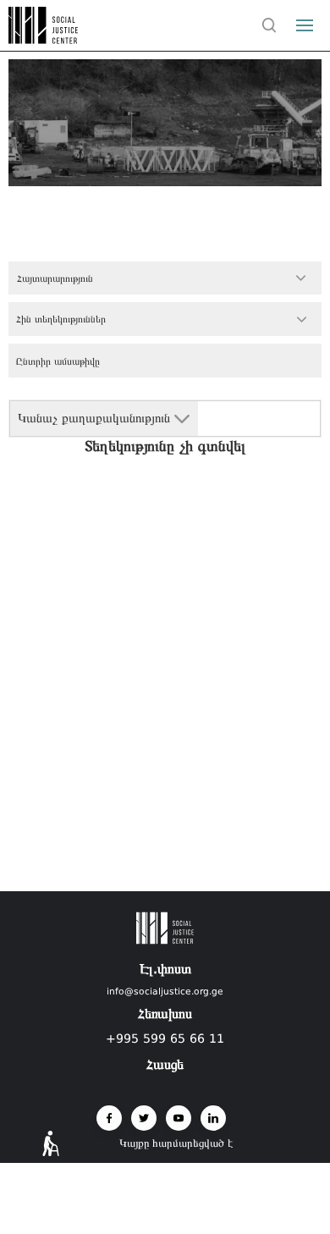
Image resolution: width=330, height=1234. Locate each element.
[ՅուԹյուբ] (178, 1118)
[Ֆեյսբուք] (109, 1118)
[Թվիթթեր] (144, 1118)
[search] (269, 25)
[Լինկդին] (213, 1118)
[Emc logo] (44, 39)
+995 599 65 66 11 (165, 1038)
